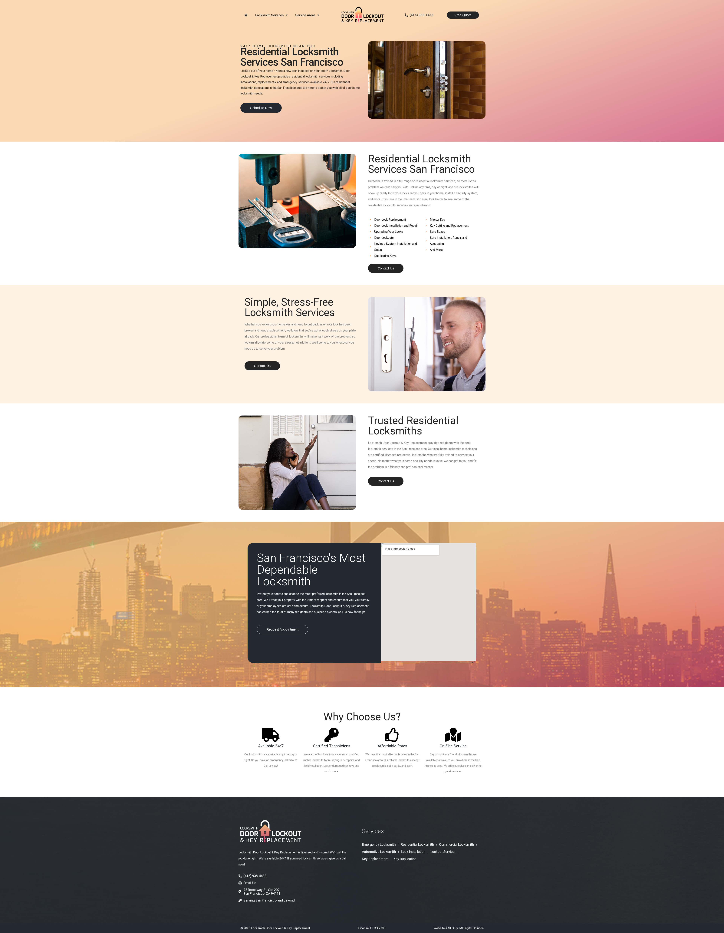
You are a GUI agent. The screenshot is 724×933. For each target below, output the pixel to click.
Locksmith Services (269, 15)
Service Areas (305, 15)
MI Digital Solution (471, 928)
